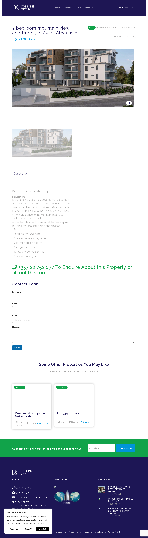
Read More (114, 494)
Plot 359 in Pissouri (69, 413)
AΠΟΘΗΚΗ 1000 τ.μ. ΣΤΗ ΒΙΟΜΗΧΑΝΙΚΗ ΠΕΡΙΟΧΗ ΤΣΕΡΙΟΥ (120, 511)
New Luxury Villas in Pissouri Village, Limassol (119, 489)
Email (15, 304)
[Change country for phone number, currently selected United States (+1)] (14, 320)
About (57, 8)
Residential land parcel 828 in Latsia (30, 415)
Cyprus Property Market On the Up (121, 500)
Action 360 (113, 532)
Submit (17, 348)
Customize (14, 529)
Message (16, 327)
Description (20, 173)
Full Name (17, 292)
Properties (68, 8)
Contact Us (88, 8)
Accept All (42, 529)
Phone (15, 315)
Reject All (28, 529)
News (79, 8)
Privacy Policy (75, 532)
